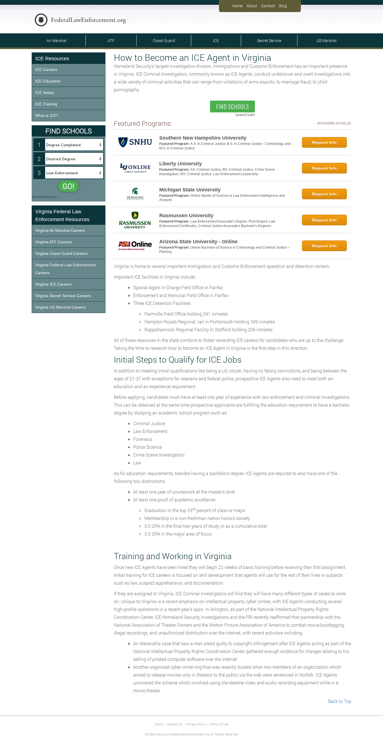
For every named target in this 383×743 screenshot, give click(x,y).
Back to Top (339, 701)
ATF (111, 40)
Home (237, 5)
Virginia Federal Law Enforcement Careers (65, 269)
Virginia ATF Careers (53, 242)
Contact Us (175, 724)
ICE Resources (52, 58)
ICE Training (46, 104)
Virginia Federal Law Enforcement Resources (62, 215)
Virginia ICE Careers (53, 284)
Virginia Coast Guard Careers (61, 253)
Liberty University (180, 163)
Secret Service (269, 40)
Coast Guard (164, 40)
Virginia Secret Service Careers (63, 295)
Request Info (324, 142)
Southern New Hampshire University (202, 138)
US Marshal (326, 40)
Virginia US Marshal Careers (60, 307)
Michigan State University (190, 190)
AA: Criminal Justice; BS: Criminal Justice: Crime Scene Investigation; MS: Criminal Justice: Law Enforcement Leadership (217, 172)
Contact (268, 5)
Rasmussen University (186, 215)
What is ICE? (46, 115)
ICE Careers (46, 69)
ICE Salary (44, 92)
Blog (283, 5)
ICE (216, 40)
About (251, 5)
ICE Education (48, 81)
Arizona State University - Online (198, 241)
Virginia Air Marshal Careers (60, 230)
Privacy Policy (196, 724)
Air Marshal (56, 40)
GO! (68, 186)
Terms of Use (219, 724)
